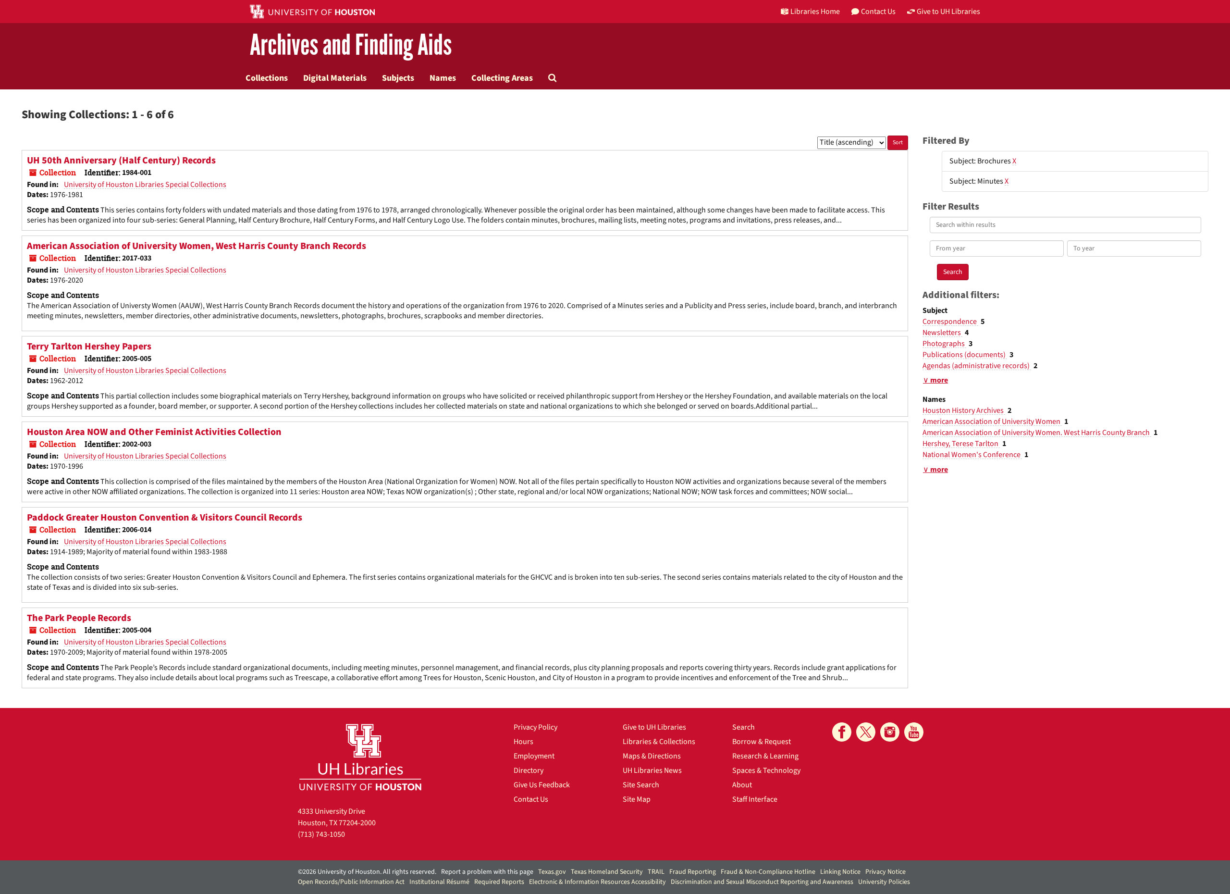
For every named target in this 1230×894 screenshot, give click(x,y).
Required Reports (499, 882)
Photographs (944, 343)
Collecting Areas (502, 78)
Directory (528, 770)
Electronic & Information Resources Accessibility (597, 882)
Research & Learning (765, 756)
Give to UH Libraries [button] (948, 11)
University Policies (884, 882)
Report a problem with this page (487, 872)
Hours (523, 741)
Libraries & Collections (659, 741)
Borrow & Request (761, 741)
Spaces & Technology (766, 770)
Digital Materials (335, 78)
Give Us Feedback (542, 785)
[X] (865, 732)
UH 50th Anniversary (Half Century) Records (121, 160)
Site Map (637, 799)
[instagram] (889, 732)
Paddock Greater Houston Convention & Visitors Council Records (164, 517)
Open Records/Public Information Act (351, 882)
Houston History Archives (963, 410)
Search (743, 727)
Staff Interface (754, 799)
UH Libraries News (652, 770)
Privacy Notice (885, 872)
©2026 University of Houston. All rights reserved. (367, 872)
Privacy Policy (535, 727)
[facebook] (841, 732)
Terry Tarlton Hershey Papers (89, 346)
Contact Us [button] (878, 11)
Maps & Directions (652, 756)
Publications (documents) (964, 354)
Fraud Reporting (692, 872)
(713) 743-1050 (321, 834)
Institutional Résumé (439, 882)
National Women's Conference (972, 454)
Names (443, 78)
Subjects (398, 78)
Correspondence (950, 321)
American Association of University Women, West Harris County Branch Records (196, 246)
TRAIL (656, 872)
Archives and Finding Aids (351, 45)
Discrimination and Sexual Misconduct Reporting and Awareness (762, 882)
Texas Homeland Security (607, 872)
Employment (534, 756)
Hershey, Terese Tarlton (961, 443)
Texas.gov (552, 872)
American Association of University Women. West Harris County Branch (1036, 432)
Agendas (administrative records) (976, 365)
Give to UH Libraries (654, 727)
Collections (267, 78)
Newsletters (942, 332)
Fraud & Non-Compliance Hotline (768, 872)
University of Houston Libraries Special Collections (145, 184)
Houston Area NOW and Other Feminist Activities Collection (154, 432)
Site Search (641, 785)
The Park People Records (79, 618)
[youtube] (913, 732)
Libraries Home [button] (815, 11)
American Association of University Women (992, 421)
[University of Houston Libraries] (360, 757)
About (742, 785)
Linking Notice (840, 872)
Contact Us (531, 799)
